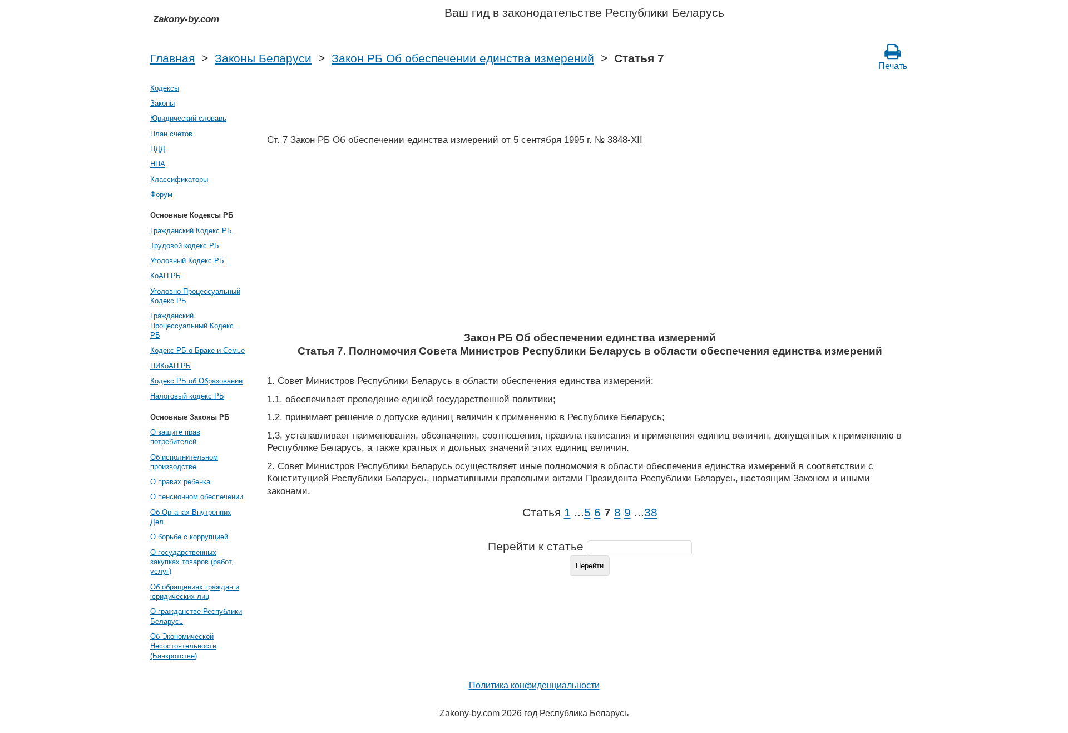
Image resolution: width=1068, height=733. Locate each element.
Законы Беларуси (263, 58)
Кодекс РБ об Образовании (196, 381)
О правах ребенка (180, 482)
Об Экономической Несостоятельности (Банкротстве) (183, 646)
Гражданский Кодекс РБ (191, 231)
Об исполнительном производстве (184, 462)
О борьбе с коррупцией (189, 537)
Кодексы (164, 88)
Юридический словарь (188, 118)
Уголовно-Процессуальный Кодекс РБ (195, 296)
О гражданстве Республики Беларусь (196, 616)
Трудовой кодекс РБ (184, 246)
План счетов (171, 134)
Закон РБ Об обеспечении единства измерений (463, 58)
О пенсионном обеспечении (196, 497)
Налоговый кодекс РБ (187, 396)
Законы (162, 103)
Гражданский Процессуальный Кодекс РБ (192, 326)
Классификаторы (179, 179)
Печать (892, 66)
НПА (157, 164)
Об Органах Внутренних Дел (190, 517)
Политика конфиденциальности (534, 685)
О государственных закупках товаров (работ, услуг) (192, 562)
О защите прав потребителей (175, 437)
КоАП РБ (165, 276)
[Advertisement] (589, 242)
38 (650, 512)
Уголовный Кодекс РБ (187, 261)
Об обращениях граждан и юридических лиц (194, 592)
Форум (161, 194)
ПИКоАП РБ (170, 366)
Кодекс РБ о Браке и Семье (197, 350)
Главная (172, 58)
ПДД (157, 149)
